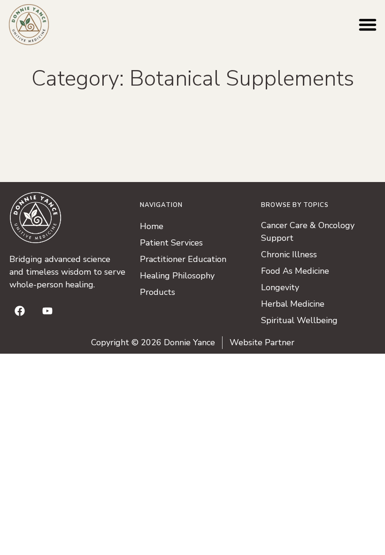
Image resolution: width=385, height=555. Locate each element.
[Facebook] (19, 311)
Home (151, 226)
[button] (368, 24)
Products (157, 292)
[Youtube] (47, 311)
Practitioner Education (183, 259)
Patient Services (171, 242)
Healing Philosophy (177, 275)
